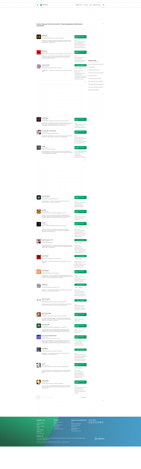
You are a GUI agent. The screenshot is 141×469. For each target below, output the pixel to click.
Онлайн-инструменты (40, 433)
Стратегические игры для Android (79, 251)
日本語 (63, 438)
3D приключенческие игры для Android (80, 354)
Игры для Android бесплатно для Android (80, 44)
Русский (80, 438)
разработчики (98, 4)
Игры (87, 4)
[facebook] (89, 422)
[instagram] (91, 422)
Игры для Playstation (77, 308)
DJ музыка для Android (78, 377)
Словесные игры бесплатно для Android (80, 60)
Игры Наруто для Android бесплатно (80, 387)
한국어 (65, 438)
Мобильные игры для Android (79, 46)
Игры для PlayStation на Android (79, 305)
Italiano (60, 438)
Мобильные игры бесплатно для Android (80, 47)
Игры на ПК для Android (81, 340)
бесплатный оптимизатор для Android (80, 202)
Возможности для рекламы (59, 428)
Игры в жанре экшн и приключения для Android (80, 77)
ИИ (91, 4)
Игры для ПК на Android (78, 343)
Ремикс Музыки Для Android (78, 373)
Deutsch (40, 438)
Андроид (83, 308)
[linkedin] (98, 422)
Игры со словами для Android (79, 57)
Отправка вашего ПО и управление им (58, 425)
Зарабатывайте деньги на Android (79, 235)
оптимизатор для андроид (78, 205)
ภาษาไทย (38, 439)
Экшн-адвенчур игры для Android (79, 73)
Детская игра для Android (78, 140)
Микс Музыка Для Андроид (78, 371)
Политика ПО (56, 427)
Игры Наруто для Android (78, 388)
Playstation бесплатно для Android (79, 309)
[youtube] (100, 422)
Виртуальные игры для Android (79, 230)
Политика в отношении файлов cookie (75, 429)
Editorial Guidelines (40, 429)
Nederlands (69, 438)
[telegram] (102, 422)
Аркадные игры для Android (82, 151)
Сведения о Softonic (40, 422)
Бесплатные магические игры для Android (80, 141)
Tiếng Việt (45, 439)
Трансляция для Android (78, 342)
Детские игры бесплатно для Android (80, 138)
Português (76, 438)
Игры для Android (77, 154)
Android (75, 40)
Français (49, 438)
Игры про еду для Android (78, 248)
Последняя (83, 397)
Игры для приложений (78, 155)
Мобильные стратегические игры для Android (80, 249)
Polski (73, 438)
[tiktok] (94, 422)
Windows (75, 70)
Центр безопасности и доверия (41, 424)
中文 (48, 439)
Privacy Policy (73, 426)
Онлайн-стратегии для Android (79, 291)
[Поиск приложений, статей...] (103, 5)
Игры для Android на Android (79, 43)
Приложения (80, 4)
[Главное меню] (37, 5)
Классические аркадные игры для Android (80, 264)
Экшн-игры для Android (78, 74)
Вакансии (38, 427)
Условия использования (75, 425)
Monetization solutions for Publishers (58, 423)
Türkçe (41, 439)
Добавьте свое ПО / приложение (40, 431)
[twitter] (96, 422)
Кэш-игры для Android (78, 58)
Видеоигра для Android (78, 262)
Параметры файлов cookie (76, 430)
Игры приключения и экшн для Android (80, 76)
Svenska (83, 438)
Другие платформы (78, 67)
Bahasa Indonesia (55, 438)
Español (46, 438)
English (43, 438)
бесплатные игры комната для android (80, 127)
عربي (37, 438)
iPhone (75, 123)
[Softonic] (44, 5)
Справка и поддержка (40, 426)
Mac (82, 70)
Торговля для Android (77, 236)
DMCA (72, 422)
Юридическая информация (76, 423)
